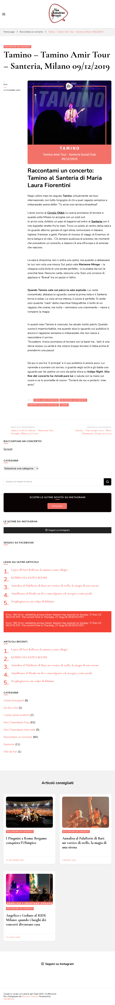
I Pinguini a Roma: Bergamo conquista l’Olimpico (26, 840)
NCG (5, 85)
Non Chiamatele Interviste (19, 729)
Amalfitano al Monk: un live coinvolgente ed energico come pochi (51, 593)
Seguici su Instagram (59, 530)
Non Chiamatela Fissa (17, 722)
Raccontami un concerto (17, 47)
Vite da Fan (10, 751)
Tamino (64, 405)
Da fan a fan (11, 708)
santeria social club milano (43, 405)
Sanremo (9, 744)
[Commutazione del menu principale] (3, 14)
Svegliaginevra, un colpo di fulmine (32, 601)
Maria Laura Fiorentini (46, 400)
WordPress (9, 999)
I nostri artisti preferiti (17, 715)
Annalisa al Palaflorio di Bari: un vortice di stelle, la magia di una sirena (55, 585)
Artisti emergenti (14, 700)
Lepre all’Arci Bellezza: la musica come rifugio (39, 570)
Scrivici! (8, 449)
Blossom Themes (30, 996)
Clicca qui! (57, 506)
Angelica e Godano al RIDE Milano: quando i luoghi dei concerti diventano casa (26, 920)
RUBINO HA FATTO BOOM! (29, 578)
